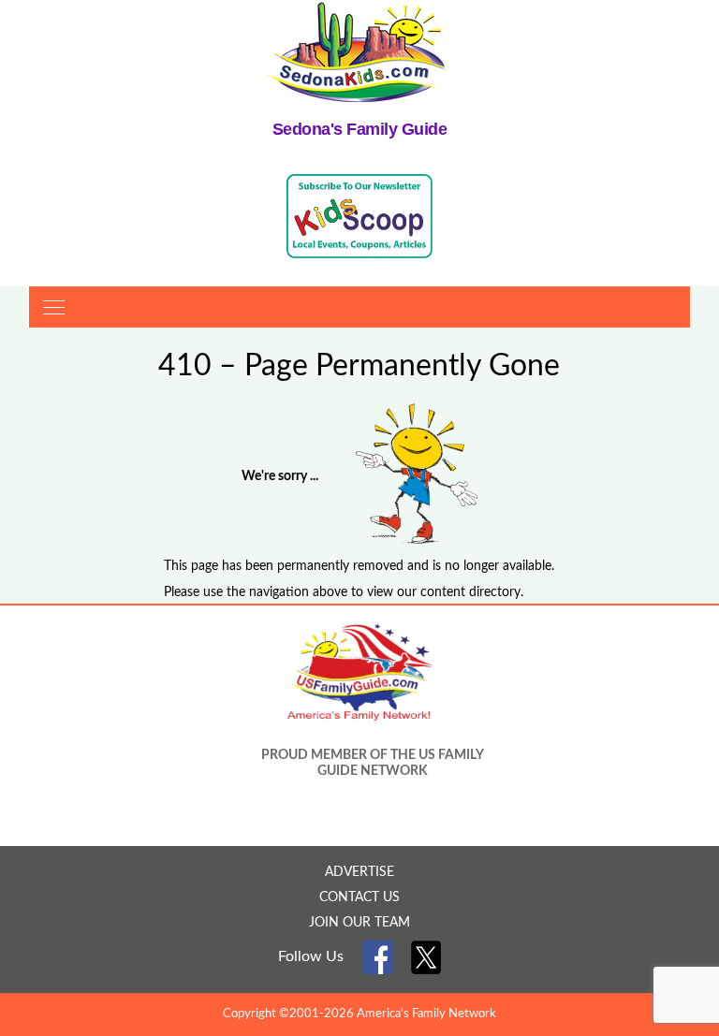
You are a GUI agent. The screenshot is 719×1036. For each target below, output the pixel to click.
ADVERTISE (359, 872)
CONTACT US (359, 897)
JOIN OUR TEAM (359, 922)
